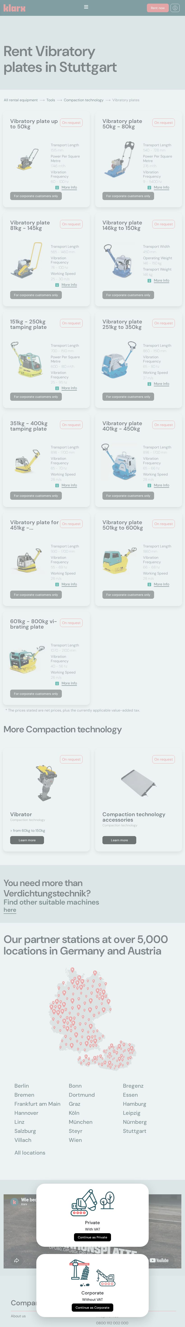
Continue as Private (92, 1237)
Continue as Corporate (92, 1308)
